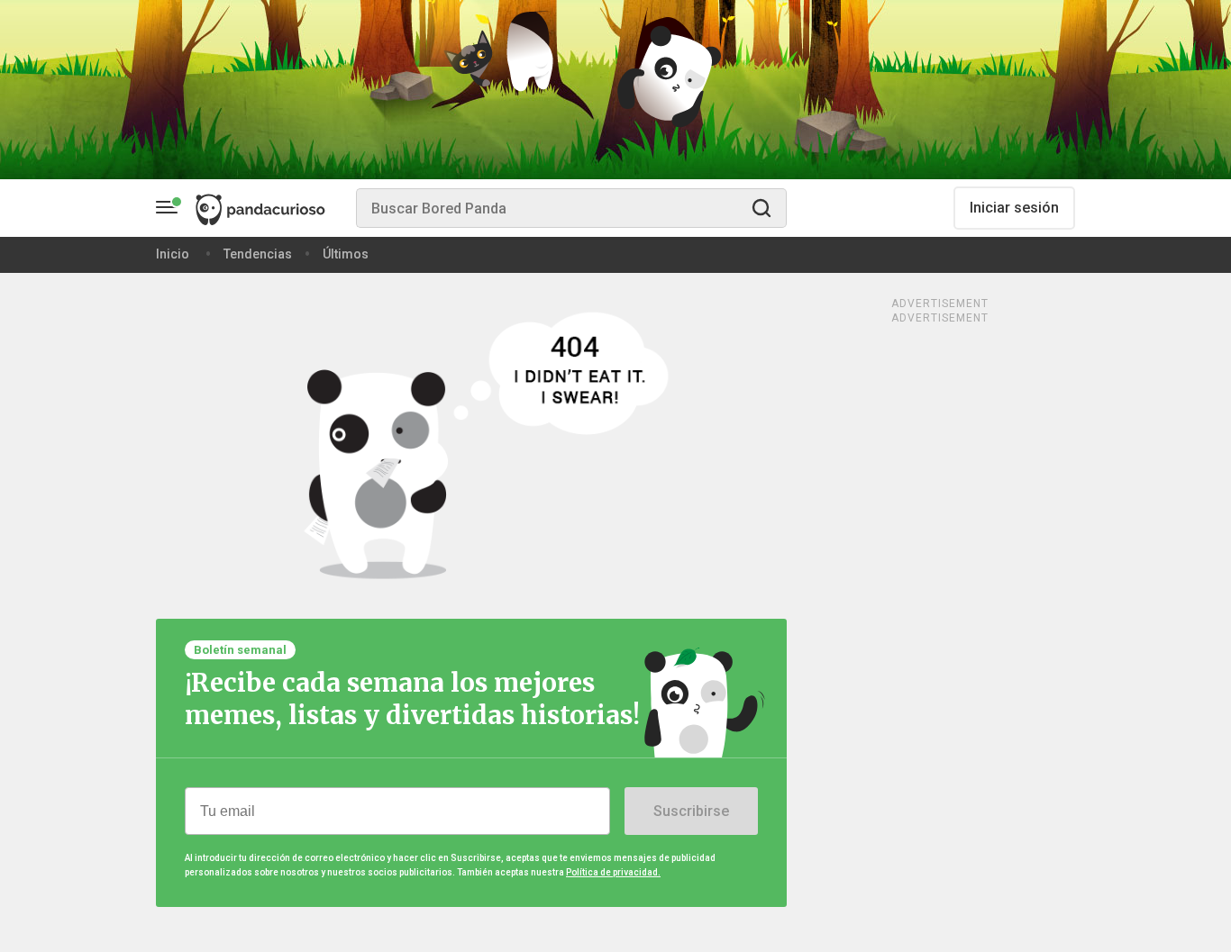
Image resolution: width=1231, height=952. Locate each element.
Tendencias (257, 254)
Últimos (346, 254)
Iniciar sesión (1014, 207)
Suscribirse (691, 811)
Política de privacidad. (613, 872)
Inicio (172, 254)
